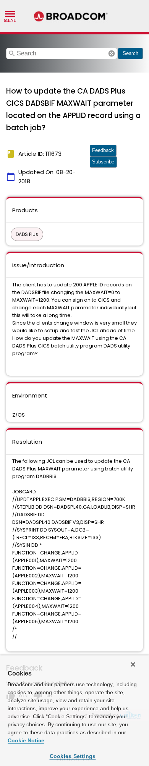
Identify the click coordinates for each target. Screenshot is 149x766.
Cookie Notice (26, 740)
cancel (111, 53)
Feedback (103, 150)
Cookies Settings (73, 756)
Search (130, 53)
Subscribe (103, 162)
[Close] (133, 664)
